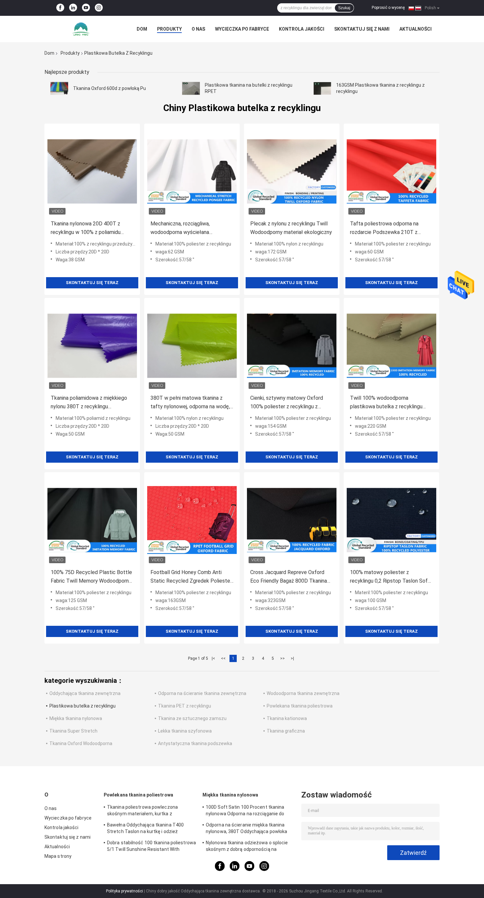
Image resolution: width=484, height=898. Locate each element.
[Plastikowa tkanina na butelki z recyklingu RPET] (191, 88)
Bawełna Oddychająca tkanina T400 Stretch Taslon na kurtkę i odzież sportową (145, 829)
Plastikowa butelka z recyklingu (82, 706)
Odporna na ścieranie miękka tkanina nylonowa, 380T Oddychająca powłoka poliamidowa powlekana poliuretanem (246, 829)
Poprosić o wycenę (388, 7)
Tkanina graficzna (286, 731)
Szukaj (344, 8)
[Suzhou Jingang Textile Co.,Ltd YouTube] (86, 8)
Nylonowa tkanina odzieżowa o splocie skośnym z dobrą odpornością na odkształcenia (247, 847)
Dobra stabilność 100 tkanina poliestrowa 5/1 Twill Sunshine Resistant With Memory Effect (151, 847)
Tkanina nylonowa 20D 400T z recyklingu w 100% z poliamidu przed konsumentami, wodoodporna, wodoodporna (92, 228)
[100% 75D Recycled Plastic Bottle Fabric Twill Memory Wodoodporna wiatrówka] (92, 520)
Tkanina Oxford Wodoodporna (80, 743)
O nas (198, 29)
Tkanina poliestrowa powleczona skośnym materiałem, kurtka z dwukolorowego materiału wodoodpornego (142, 811)
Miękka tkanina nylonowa (75, 718)
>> (282, 658)
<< (223, 658)
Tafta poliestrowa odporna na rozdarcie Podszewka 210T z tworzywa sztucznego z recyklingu (390, 228)
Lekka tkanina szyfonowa (185, 731)
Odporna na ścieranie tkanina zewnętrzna (202, 693)
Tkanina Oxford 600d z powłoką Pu (109, 88)
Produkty (169, 29)
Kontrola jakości (301, 29)
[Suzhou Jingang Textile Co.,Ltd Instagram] (99, 8)
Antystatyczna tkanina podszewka (195, 743)
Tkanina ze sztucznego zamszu (192, 718)
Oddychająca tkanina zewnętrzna (85, 693)
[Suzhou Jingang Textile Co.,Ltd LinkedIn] (73, 8)
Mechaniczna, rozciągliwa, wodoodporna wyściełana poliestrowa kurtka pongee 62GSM (190, 228)
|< (213, 658)
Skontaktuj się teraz (92, 282)
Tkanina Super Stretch (73, 731)
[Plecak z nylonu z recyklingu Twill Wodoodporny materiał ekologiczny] (291, 171)
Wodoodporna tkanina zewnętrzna (303, 693)
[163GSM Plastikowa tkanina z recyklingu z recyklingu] (322, 88)
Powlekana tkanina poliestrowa (300, 706)
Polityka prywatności (124, 891)
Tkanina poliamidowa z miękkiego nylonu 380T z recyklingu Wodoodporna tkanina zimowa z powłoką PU (89, 403)
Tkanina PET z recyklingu (184, 706)
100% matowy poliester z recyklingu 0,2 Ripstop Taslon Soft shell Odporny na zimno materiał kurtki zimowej (390, 577)
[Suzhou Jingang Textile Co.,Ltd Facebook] (60, 8)
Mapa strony (57, 856)
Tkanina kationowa (287, 718)
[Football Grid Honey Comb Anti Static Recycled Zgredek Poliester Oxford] (192, 520)
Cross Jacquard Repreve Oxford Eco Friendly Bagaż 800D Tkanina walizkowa (288, 577)
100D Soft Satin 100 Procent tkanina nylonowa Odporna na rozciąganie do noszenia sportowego (245, 811)
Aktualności (415, 29)
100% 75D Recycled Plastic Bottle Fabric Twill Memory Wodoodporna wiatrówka (91, 577)
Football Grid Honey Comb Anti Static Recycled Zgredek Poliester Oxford (191, 577)
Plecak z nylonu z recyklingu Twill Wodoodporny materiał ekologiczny (291, 227)
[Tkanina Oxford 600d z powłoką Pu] (59, 88)
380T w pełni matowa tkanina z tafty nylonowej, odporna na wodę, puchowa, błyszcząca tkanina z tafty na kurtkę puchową (190, 403)
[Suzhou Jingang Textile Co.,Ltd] (80, 29)
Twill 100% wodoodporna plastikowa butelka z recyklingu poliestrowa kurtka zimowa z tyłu (388, 403)
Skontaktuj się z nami (362, 29)
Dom (142, 29)
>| (292, 658)
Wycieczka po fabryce (242, 29)
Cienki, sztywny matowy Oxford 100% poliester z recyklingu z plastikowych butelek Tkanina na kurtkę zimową (288, 403)
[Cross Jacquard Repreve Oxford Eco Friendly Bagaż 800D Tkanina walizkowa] (291, 520)
